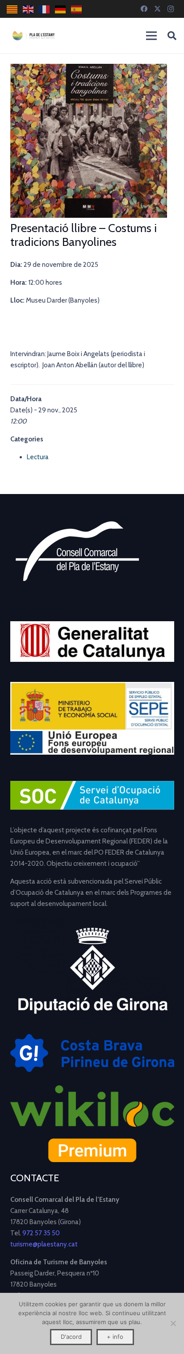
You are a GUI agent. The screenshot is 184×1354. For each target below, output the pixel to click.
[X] (157, 9)
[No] (172, 1323)
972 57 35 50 (41, 1233)
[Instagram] (170, 9)
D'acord (71, 1336)
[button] (172, 36)
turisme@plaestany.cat (44, 1244)
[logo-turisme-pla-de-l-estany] (33, 35)
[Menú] (151, 36)
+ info (115, 1336)
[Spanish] (77, 9)
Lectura (38, 457)
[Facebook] (144, 9)
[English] (28, 9)
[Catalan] (12, 9)
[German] (61, 9)
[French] (44, 9)
